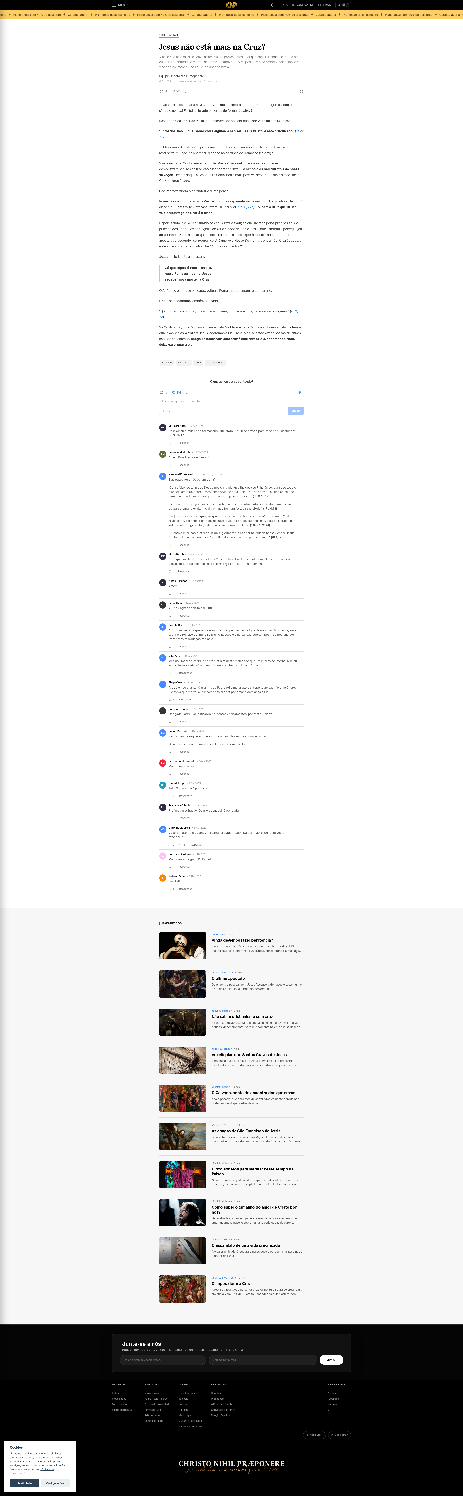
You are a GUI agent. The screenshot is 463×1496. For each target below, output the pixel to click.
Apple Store (316, 1435)
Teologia (183, 1399)
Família (183, 1404)
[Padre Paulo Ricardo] (231, 5)
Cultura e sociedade (190, 1421)
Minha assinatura (122, 1410)
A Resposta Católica (222, 1404)
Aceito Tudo (24, 1483)
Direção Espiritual (221, 1415)
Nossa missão (152, 1393)
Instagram (333, 1404)
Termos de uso (152, 1410)
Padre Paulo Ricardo (156, 1399)
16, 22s (245, 207)
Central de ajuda (153, 1421)
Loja (284, 5)
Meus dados (119, 1399)
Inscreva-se (303, 5)
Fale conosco (152, 1415)
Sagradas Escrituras (190, 1426)
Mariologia (185, 1415)
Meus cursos (119, 1404)
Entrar (324, 5)
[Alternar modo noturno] (272, 5)
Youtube (332, 1393)
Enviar (331, 1360)
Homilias (216, 1393)
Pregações (217, 1399)
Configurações (55, 1483)
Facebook (333, 1399)
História (183, 1410)
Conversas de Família (223, 1410)
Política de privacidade (157, 1404)
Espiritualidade (187, 1393)
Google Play (341, 1435)
